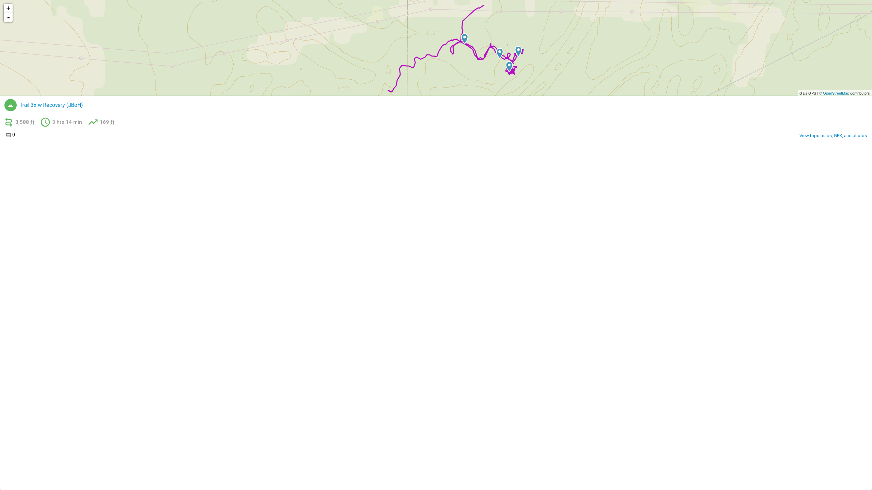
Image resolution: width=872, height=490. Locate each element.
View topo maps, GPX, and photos (833, 135)
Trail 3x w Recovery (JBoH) (51, 105)
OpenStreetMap (836, 93)
